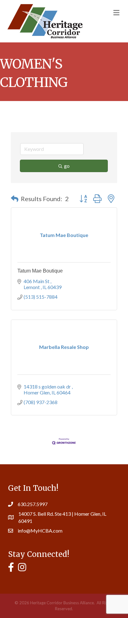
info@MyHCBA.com (40, 531)
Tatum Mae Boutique (40, 270)
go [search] (67, 166)
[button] (14, 198)
